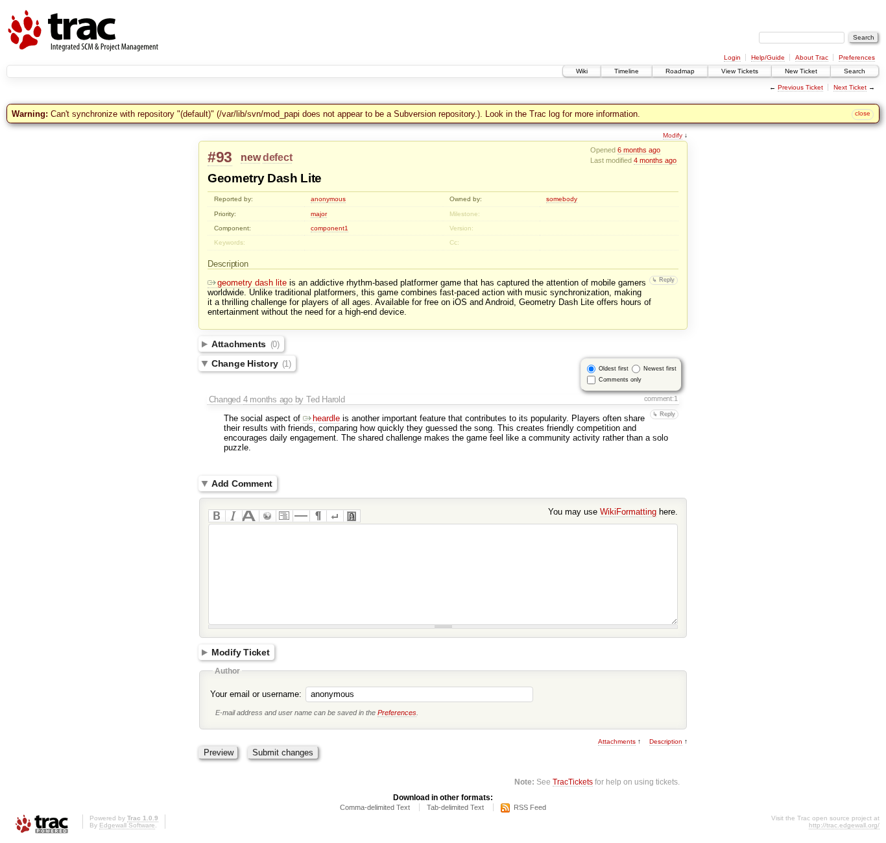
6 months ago (638, 150)
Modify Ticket (240, 652)
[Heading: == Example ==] (250, 516)
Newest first (659, 368)
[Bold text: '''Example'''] (216, 516)
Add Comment (241, 483)
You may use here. (613, 512)
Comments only (620, 379)
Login (732, 57)
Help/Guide (768, 57)
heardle (326, 418)
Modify (672, 135)
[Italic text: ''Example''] (233, 516)
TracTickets (573, 781)
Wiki (582, 71)
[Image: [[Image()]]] (351, 516)
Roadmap (680, 71)
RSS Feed (530, 807)
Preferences (857, 57)
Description (665, 741)
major (319, 213)
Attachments (245, 344)
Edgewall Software (127, 825)
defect (277, 157)
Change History (251, 363)
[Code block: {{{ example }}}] (284, 516)
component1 (329, 228)
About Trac (811, 57)
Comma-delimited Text (375, 807)
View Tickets (739, 71)
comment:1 (661, 398)
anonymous (328, 198)
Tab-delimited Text (455, 807)
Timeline (626, 71)
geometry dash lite (252, 282)
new (250, 157)
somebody (561, 198)
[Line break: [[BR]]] (334, 516)
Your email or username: (256, 694)
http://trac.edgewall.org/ (844, 825)
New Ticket (801, 71)
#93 (220, 157)
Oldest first (614, 368)
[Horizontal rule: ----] (301, 516)
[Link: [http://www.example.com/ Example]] (267, 516)
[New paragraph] (317, 516)
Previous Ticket (800, 87)
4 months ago (655, 160)
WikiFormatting (628, 512)
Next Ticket (850, 87)
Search (854, 71)
